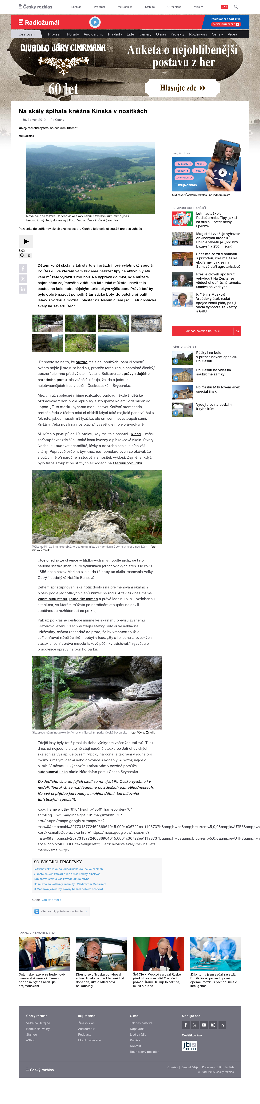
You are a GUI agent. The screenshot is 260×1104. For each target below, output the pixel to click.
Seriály (217, 34)
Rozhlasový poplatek (144, 1052)
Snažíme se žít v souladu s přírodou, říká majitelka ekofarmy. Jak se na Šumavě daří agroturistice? (218, 260)
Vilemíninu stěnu (52, 599)
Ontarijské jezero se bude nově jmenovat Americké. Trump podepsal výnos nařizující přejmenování (42, 980)
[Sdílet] (29, 255)
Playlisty (115, 34)
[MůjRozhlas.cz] (26, 136)
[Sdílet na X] (23, 278)
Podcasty (85, 1034)
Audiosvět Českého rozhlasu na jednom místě (201, 195)
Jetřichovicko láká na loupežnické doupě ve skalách (68, 869)
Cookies (172, 1067)
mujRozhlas (125, 6)
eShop (30, 1040)
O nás (161, 34)
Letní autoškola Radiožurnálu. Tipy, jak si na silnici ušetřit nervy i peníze (216, 219)
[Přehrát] (26, 241)
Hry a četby (182, 164)
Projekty (178, 34)
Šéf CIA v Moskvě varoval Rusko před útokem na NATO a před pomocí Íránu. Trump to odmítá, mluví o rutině (157, 980)
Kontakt (135, 1046)
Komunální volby (38, 1029)
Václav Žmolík (87, 220)
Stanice (150, 6)
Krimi (199, 164)
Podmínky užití (211, 1067)
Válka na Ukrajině (38, 1023)
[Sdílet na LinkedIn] (23, 289)
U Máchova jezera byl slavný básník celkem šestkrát (68, 889)
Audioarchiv (94, 34)
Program (99, 6)
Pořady (73, 34)
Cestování (27, 34)
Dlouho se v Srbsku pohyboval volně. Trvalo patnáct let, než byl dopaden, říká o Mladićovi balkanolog (100, 980)
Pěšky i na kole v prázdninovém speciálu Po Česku (216, 357)
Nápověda (137, 1029)
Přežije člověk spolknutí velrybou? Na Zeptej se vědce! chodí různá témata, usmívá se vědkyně (218, 280)
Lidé (130, 34)
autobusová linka (53, 772)
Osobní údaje (190, 1067)
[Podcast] (22, 255)
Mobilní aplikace (89, 1040)
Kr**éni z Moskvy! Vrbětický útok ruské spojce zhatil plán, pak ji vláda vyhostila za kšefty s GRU (216, 302)
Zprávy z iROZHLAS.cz (37, 933)
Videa (232, 34)
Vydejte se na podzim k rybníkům (214, 407)
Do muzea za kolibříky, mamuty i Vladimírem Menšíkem (70, 884)
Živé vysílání (182, 177)
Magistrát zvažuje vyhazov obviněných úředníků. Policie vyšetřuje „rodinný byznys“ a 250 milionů (218, 240)
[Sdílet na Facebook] (23, 268)
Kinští (136, 434)
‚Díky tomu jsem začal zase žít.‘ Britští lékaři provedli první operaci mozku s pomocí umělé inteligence (213, 980)
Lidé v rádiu (138, 1034)
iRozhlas (76, 6)
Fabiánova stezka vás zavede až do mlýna (61, 878)
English (229, 1067)
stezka (82, 362)
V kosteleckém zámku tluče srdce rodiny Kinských (67, 874)
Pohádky (180, 170)
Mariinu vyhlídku (127, 463)
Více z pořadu (184, 347)
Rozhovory (198, 34)
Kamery (145, 34)
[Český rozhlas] (35, 7)
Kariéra (135, 1040)
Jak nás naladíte (141, 1023)
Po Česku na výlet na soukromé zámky (213, 372)
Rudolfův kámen (83, 599)
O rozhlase (174, 6)
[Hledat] (236, 7)
